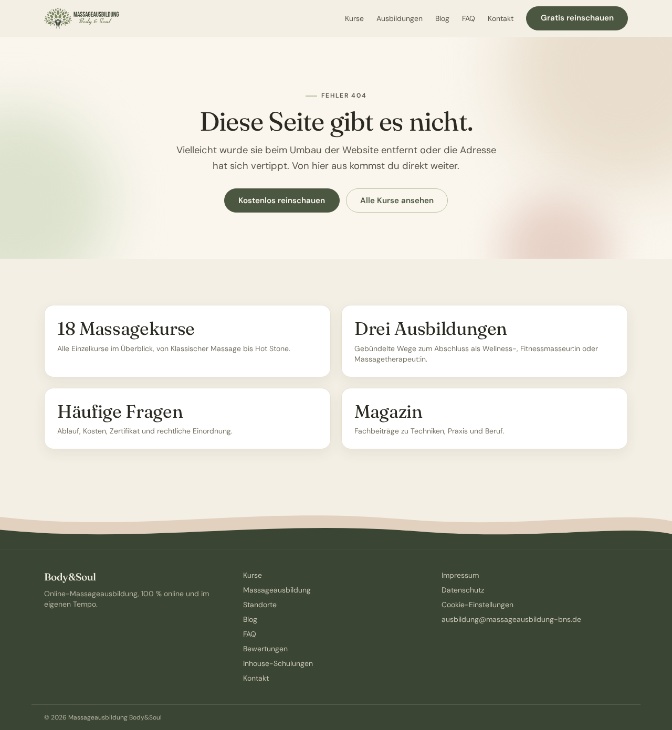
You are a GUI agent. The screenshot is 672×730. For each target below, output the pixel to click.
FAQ (468, 18)
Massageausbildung (277, 590)
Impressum (460, 575)
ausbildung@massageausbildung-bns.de (511, 619)
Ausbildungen (399, 18)
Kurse (354, 18)
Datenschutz (463, 590)
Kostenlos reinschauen (281, 200)
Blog (442, 18)
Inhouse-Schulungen (278, 663)
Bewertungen (265, 648)
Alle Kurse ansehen (397, 200)
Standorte (260, 604)
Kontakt (500, 18)
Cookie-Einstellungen (477, 604)
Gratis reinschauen (577, 18)
